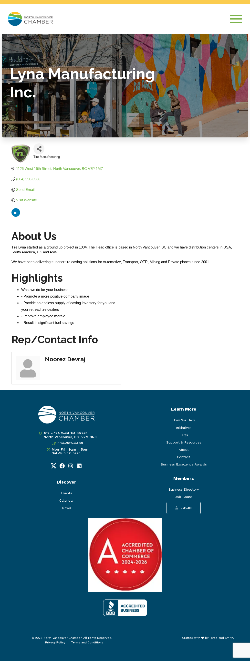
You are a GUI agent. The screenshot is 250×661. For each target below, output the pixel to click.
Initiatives (183, 428)
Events (66, 493)
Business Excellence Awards (184, 464)
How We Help (183, 420)
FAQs (183, 435)
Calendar (66, 500)
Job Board (183, 497)
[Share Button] (38, 148)
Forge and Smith (221, 638)
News (66, 508)
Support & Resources (183, 442)
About (184, 450)
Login (186, 508)
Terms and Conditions (87, 642)
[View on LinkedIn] (15, 215)
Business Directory (183, 489)
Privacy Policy (55, 642)
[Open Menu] (236, 19)
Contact (183, 457)
